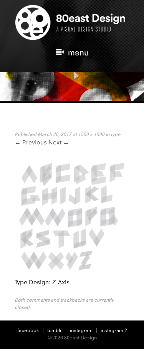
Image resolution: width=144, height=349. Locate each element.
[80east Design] (72, 37)
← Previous (31, 142)
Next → (58, 142)
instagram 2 (114, 330)
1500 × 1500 (91, 134)
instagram (81, 330)
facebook (28, 330)
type (115, 134)
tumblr (54, 330)
